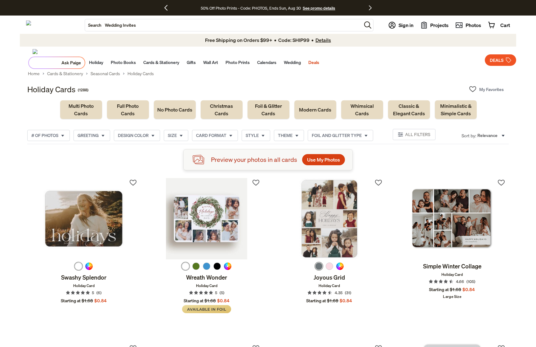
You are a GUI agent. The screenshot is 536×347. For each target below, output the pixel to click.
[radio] (78, 266)
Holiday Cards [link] (140, 73)
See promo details (319, 8)
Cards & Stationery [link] (65, 73)
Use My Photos (323, 159)
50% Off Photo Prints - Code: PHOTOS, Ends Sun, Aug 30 (251, 8)
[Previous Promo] (168, 8)
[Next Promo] (370, 7)
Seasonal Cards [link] (105, 73)
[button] (367, 25)
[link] (81, 109)
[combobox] (223, 25)
